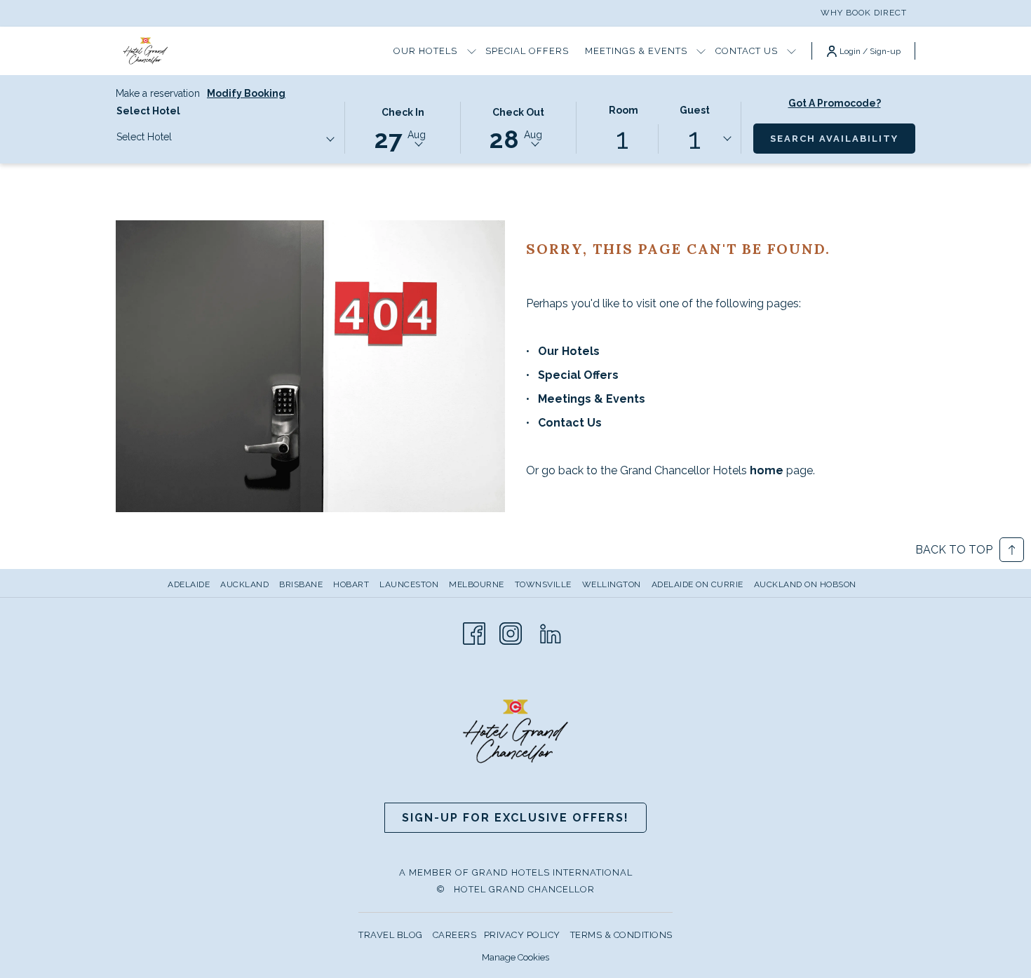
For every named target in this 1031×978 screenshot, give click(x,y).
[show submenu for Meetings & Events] (701, 51)
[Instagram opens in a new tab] (510, 632)
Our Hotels (569, 351)
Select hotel (148, 110)
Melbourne (476, 584)
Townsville (543, 584)
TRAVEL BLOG (390, 935)
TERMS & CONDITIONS (621, 935)
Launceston (408, 584)
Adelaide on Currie (697, 584)
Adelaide (189, 584)
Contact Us (570, 422)
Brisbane (301, 584)
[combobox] (224, 139)
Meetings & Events (591, 399)
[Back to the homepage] (145, 51)
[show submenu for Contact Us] (791, 51)
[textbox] (172, 137)
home (768, 470)
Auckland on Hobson (805, 584)
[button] (403, 127)
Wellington (611, 584)
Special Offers (578, 375)
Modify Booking (246, 93)
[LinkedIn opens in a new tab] (550, 632)
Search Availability (842, 138)
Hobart (351, 584)
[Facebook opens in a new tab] (474, 632)
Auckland (244, 584)
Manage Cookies (515, 957)
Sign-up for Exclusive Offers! (515, 817)
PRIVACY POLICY (522, 935)
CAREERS (455, 935)
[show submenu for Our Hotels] (472, 51)
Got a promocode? (834, 103)
